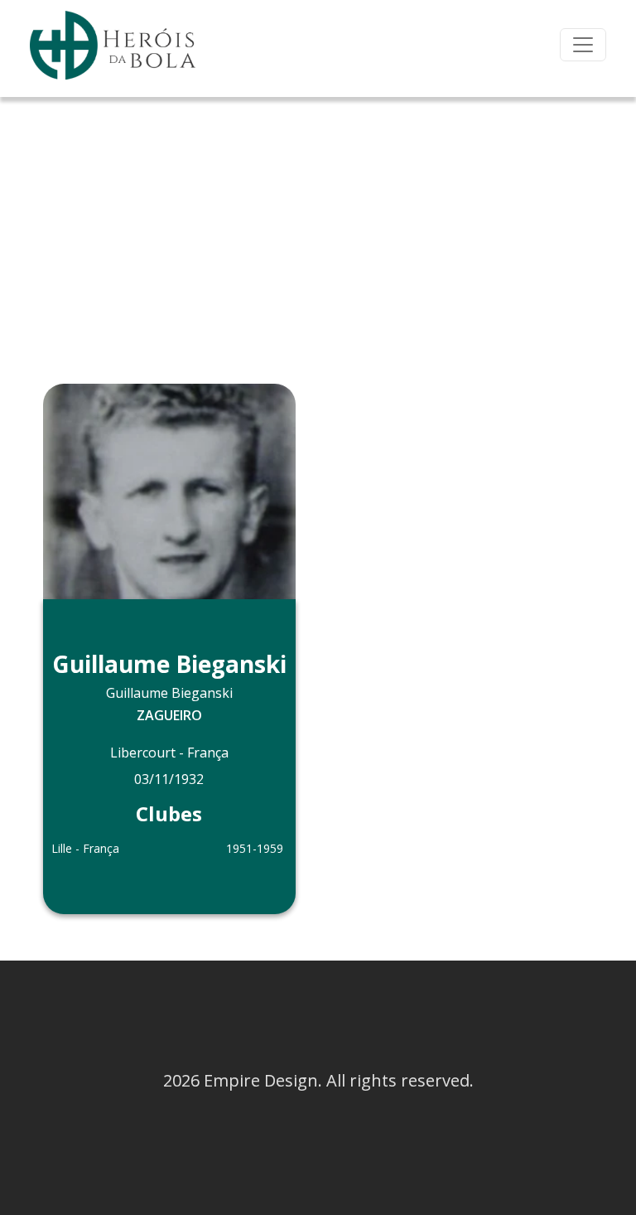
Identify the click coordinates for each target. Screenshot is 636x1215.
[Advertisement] (318, 221)
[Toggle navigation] (583, 44)
